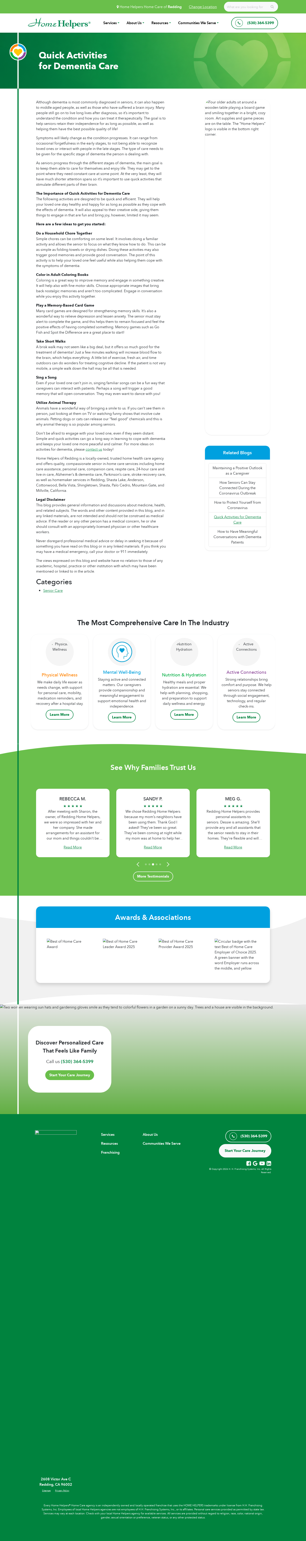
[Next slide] (167, 864)
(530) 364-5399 (77, 1061)
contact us (94, 449)
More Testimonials (153, 876)
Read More (73, 847)
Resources (159, 23)
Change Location (203, 6)
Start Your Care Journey (69, 1075)
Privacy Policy (62, 1490)
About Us (134, 23)
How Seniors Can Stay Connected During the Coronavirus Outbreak (237, 488)
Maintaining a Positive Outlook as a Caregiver (237, 470)
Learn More (59, 715)
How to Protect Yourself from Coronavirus (237, 505)
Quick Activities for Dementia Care (237, 519)
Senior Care (53, 590)
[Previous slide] (138, 864)
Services (110, 23)
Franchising (110, 1152)
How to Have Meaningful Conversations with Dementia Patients (237, 537)
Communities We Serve (197, 23)
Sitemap (46, 1490)
